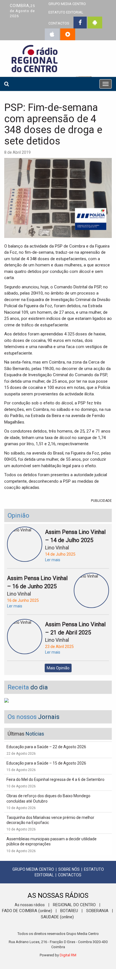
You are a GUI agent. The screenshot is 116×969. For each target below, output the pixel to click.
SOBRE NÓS (69, 869)
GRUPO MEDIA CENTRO (33, 869)
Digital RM (68, 955)
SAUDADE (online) (57, 916)
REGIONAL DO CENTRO (74, 904)
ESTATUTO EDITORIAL (65, 12)
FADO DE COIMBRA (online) (27, 910)
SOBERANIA (97, 910)
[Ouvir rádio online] (68, 34)
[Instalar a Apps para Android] (95, 22)
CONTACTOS (58, 23)
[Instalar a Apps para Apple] (52, 34)
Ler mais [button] (52, 560)
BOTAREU (69, 910)
